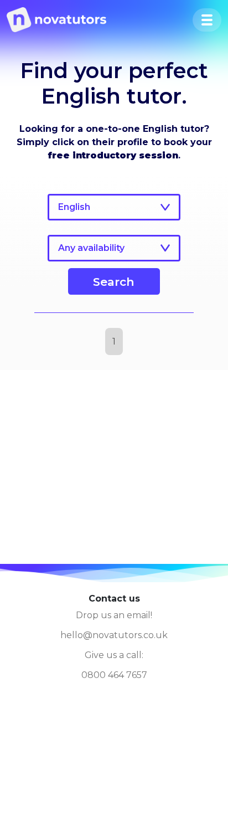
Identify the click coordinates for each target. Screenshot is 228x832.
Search (113, 282)
